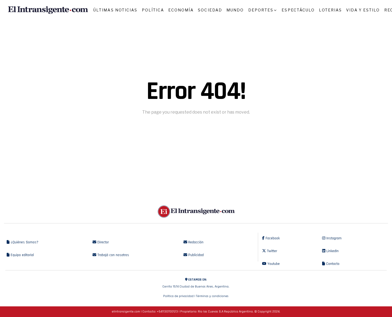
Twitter (271, 251)
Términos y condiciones (212, 296)
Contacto (332, 263)
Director (102, 242)
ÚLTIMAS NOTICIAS (115, 10)
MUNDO (235, 10)
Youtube (273, 263)
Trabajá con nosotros (112, 255)
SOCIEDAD (210, 10)
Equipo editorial (22, 255)
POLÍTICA (153, 10)
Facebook (272, 238)
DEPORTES (261, 10)
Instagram (333, 238)
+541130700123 (167, 312)
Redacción (195, 242)
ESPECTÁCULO (298, 10)
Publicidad (195, 255)
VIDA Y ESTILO (363, 10)
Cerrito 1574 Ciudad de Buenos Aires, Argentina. (195, 283)
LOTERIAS (330, 10)
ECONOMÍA (181, 10)
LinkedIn (332, 251)
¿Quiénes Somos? (24, 242)
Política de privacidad (178, 296)
